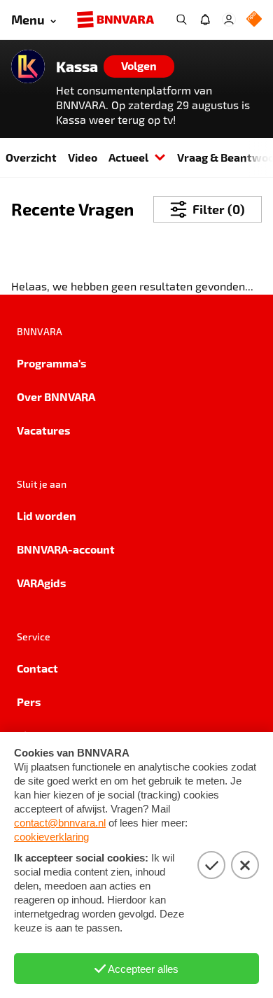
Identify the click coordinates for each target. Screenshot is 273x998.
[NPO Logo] (254, 20)
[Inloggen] (229, 19)
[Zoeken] (181, 19)
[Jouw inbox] (205, 19)
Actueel (128, 157)
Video (82, 157)
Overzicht (31, 157)
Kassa (77, 66)
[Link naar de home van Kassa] (28, 66)
